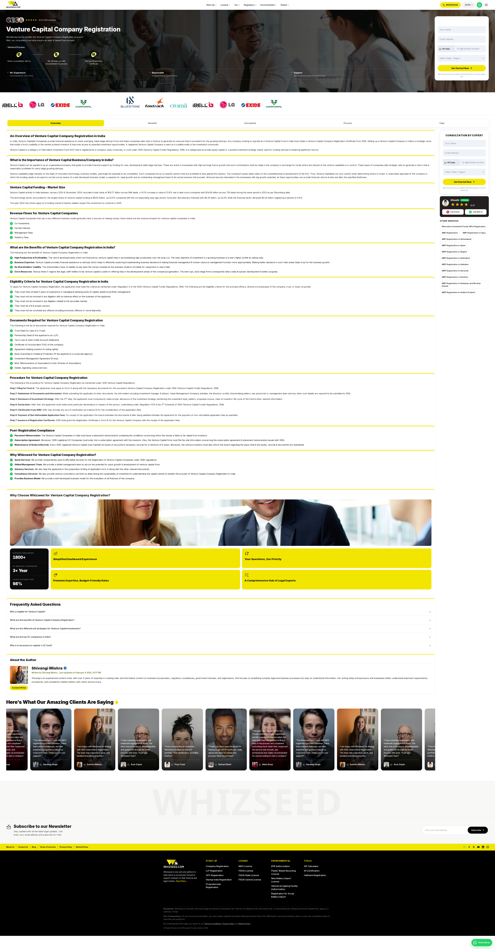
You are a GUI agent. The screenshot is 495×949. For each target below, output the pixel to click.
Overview (56, 123)
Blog (34, 847)
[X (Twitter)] (474, 847)
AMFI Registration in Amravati (455, 270)
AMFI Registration (450, 233)
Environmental (267, 5)
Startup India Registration (219, 879)
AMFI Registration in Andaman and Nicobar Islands (461, 284)
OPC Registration (215, 875)
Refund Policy (82, 847)
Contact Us (23, 847)
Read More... (181, 881)
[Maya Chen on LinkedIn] (65, 668)
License (224, 5)
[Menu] (486, 4)
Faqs (442, 123)
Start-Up (210, 5)
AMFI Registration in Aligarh (454, 251)
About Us (10, 847)
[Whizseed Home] (13, 5)
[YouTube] (478, 847)
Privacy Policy (66, 847)
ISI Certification (312, 870)
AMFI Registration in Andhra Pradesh (458, 292)
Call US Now (455, 212)
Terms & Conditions (212, 924)
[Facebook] (469, 847)
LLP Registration (214, 870)
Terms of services (48, 847)
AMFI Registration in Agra (474, 233)
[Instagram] (487, 847)
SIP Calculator (311, 866)
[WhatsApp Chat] (464, 847)
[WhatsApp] (479, 5)
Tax (236, 5)
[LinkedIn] (483, 847)
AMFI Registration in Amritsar (455, 277)
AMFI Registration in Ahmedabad (456, 239)
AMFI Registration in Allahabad (456, 258)
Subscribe (476, 830)
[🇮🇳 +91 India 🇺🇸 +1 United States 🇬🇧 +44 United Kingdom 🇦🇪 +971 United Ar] (446, 48)
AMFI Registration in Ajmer (454, 245)
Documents (250, 123)
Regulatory (249, 5)
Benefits (152, 123)
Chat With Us (477, 212)
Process (348, 123)
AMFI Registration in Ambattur (455, 264)
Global (283, 5)
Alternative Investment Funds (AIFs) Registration (463, 226)
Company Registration (217, 866)
